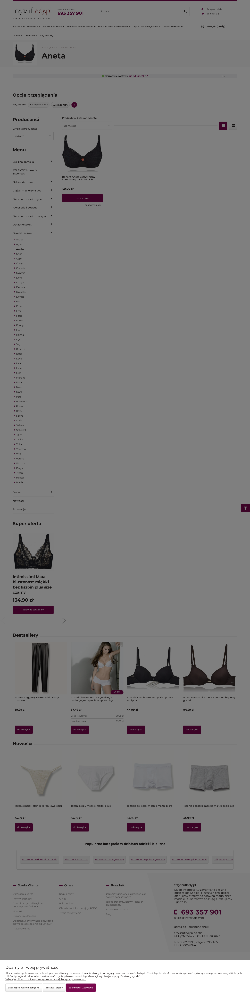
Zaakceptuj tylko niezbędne (23, 987)
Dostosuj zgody (54, 987)
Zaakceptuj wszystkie (81, 987)
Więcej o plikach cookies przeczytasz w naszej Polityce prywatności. (45, 979)
